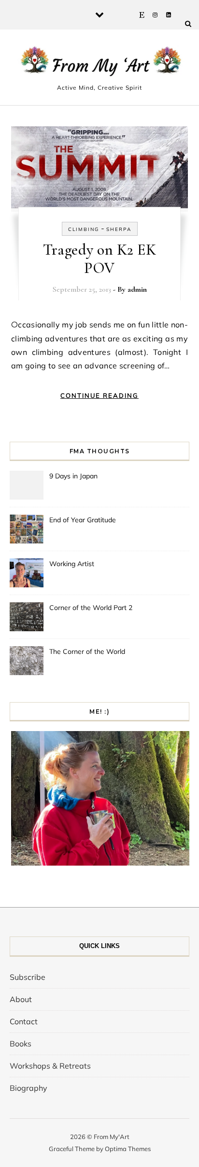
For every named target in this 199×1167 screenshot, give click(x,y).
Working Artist (71, 563)
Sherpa (118, 229)
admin (137, 289)
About (21, 999)
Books (20, 1043)
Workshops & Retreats (50, 1066)
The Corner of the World (87, 651)
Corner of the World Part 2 (90, 607)
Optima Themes (128, 1149)
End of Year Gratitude (82, 520)
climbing (83, 229)
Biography (28, 1088)
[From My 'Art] (99, 63)
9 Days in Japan (73, 476)
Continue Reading (99, 395)
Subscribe (27, 977)
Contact (24, 1021)
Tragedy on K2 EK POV (99, 258)
